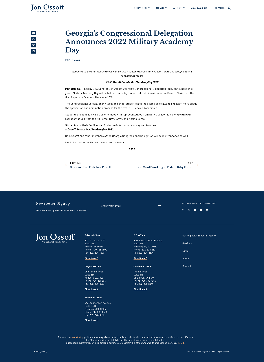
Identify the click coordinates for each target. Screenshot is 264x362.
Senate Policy (76, 337)
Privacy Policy (40, 351)
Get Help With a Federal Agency (199, 235)
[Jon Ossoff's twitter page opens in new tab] (207, 210)
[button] (33, 33)
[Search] (229, 8)
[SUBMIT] (155, 205)
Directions (90, 258)
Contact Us (199, 8)
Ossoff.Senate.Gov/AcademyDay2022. (91, 129)
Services (140, 7)
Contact (186, 266)
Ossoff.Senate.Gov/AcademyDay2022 (136, 82)
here (181, 343)
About (177, 7)
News (160, 7)
